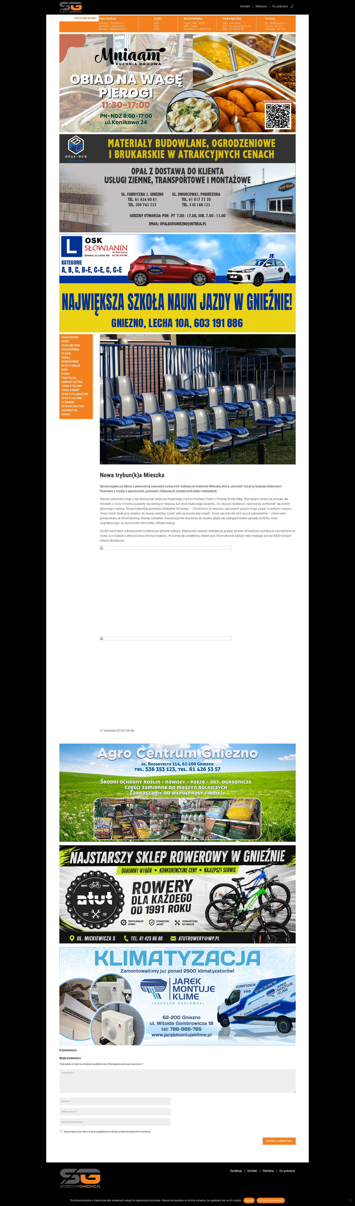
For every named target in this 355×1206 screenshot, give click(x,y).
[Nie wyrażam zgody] (350, 1200)
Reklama (261, 6)
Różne (65, 414)
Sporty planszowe (74, 394)
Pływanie (67, 402)
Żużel (65, 341)
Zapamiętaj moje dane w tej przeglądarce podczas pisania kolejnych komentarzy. (107, 1131)
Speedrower (70, 361)
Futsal (66, 353)
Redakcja (236, 1171)
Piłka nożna (69, 337)
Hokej (65, 357)
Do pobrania (280, 6)
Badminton (69, 410)
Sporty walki (70, 365)
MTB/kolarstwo (72, 406)
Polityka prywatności (270, 1200)
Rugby (65, 374)
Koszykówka (70, 349)
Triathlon (68, 378)
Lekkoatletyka (71, 382)
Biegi (64, 369)
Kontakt (245, 6)
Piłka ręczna (70, 345)
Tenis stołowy (71, 386)
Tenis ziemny (70, 390)
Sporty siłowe (71, 398)
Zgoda (249, 1200)
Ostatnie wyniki (85, 18)
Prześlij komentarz (279, 1141)
